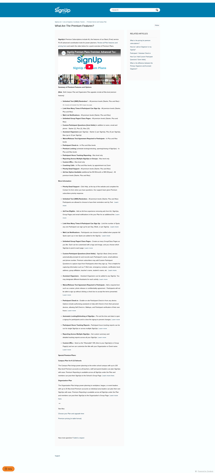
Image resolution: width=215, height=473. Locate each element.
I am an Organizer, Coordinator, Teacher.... (74, 22)
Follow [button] (157, 25)
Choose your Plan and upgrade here (71, 413)
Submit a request (78, 438)
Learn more (114, 227)
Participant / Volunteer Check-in (140, 53)
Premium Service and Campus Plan (96, 22)
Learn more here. (108, 375)
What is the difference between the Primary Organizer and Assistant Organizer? (141, 66)
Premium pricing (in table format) (70, 418)
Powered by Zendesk (205, 471)
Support (57, 456)
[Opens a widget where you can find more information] (8, 469)
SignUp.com (58, 22)
